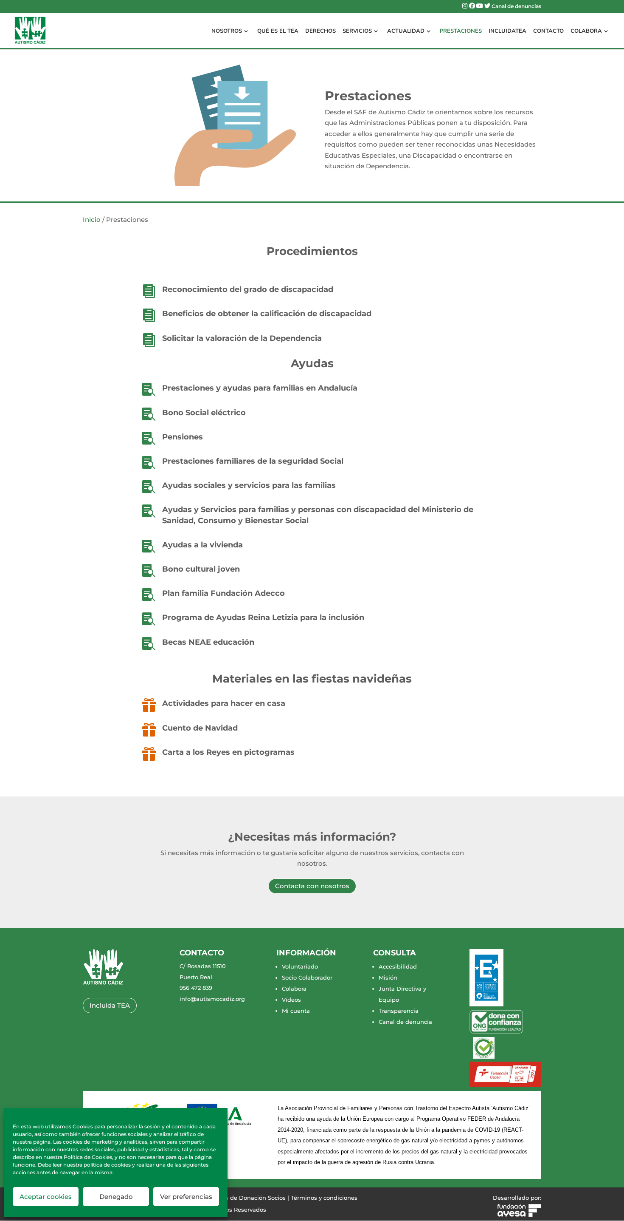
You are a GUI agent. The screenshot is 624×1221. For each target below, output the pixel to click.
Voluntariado (300, 966)
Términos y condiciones (324, 1197)
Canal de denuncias (516, 6)
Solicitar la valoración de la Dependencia (242, 338)
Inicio (92, 219)
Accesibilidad (398, 966)
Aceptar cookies (46, 1197)
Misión (388, 977)
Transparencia (399, 1010)
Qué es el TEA (277, 31)
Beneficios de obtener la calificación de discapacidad (266, 313)
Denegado (116, 1197)
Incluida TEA (110, 1005)
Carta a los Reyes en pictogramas (228, 752)
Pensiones (182, 437)
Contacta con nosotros (312, 886)
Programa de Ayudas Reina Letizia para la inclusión (263, 617)
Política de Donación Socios (247, 1197)
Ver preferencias (186, 1197)
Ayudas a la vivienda (202, 545)
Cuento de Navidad (200, 728)
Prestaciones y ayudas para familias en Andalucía (259, 388)
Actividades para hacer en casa (223, 703)
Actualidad (405, 31)
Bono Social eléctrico (204, 412)
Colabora (586, 31)
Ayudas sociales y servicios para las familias (249, 485)
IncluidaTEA (507, 31)
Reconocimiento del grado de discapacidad (247, 289)
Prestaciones (461, 31)
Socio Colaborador (307, 977)
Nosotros (226, 31)
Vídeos (291, 999)
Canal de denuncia (405, 1021)
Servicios (357, 31)
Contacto (548, 31)
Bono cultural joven (201, 569)
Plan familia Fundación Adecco (223, 593)
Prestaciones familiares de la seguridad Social (252, 461)
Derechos (320, 31)
